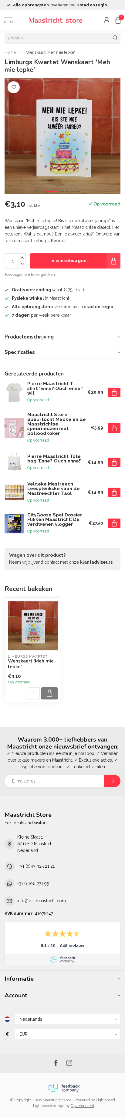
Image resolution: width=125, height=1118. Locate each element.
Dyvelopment (82, 1105)
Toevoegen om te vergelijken (30, 274)
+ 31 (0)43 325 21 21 (36, 866)
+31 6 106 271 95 (33, 883)
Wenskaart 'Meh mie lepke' (50, 52)
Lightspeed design (49, 1105)
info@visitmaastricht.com (41, 900)
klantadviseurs (96, 562)
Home (10, 52)
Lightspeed (105, 1100)
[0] (118, 20)
